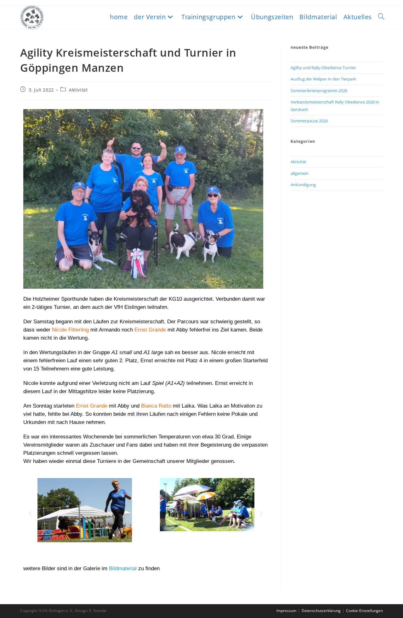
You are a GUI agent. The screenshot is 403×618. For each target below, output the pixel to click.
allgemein (300, 173)
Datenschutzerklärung (321, 610)
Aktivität (78, 90)
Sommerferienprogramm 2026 (319, 90)
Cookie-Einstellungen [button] (364, 610)
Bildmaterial (123, 568)
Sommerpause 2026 (309, 121)
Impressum (286, 610)
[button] (30, 513)
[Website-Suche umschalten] (381, 17)
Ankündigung (303, 184)
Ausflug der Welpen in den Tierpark (323, 79)
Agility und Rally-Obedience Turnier (323, 67)
